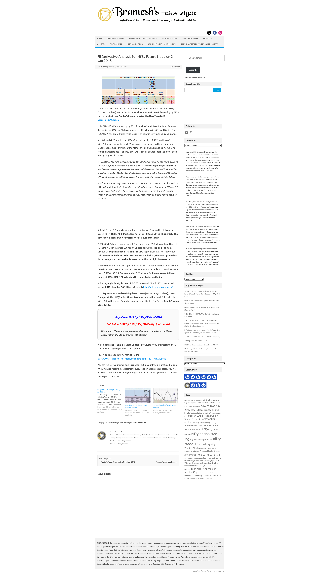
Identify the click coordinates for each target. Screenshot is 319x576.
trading (192, 476)
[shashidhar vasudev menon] (203, 378)
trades (187, 476)
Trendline (209, 478)
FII (196, 403)
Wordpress (220, 571)
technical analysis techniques (208, 473)
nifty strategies (206, 439)
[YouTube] (186, 133)
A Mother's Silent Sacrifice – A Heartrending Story (202, 337)
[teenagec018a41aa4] (187, 378)
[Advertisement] (203, 108)
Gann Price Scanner (115, 38)
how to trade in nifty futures (205, 410)
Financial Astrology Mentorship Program (199, 44)
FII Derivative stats (205, 403)
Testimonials (116, 44)
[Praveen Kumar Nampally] (193, 386)
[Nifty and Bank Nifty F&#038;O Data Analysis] (165, 395)
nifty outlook (195, 439)
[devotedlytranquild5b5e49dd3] (214, 378)
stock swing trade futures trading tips (199, 460)
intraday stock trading (201, 423)
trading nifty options (197, 478)
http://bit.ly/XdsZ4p (108, 120)
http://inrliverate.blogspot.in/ (158, 287)
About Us (101, 44)
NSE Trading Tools (135, 44)
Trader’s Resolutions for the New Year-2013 (117, 462)
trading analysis (202, 476)
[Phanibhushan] (209, 378)
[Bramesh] (187, 386)
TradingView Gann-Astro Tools (143, 38)
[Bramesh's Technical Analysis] (147, 22)
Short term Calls (205, 454)
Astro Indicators (169, 38)
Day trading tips (190, 403)
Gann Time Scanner (190, 38)
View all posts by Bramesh (120, 444)
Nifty (204, 429)
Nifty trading (202, 444)
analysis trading (189, 400)
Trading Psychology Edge (166, 462)
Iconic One (196, 571)
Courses (206, 38)
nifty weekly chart (206, 451)
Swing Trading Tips (206, 466)
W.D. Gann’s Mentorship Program (162, 44)
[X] (191, 133)
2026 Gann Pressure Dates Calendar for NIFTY (201, 345)
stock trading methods (198, 463)
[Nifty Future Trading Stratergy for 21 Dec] (111, 400)
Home (99, 38)
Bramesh (103, 67)
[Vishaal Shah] (198, 378)
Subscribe (193, 70)
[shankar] (198, 386)
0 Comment (175, 67)
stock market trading (211, 458)
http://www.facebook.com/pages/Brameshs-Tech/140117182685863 (131, 358)
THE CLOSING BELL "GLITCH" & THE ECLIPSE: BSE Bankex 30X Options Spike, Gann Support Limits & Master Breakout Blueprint (202, 323)
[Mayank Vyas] (193, 378)
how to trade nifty (191, 413)
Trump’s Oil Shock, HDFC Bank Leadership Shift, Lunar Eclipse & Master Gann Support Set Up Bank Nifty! (202, 293)
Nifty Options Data (140, 423)
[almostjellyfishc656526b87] (203, 386)
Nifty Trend (206, 448)
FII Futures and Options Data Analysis (118, 423)
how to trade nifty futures (208, 413)
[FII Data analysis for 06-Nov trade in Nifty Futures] (138, 395)
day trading (216, 400)
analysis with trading (204, 400)
